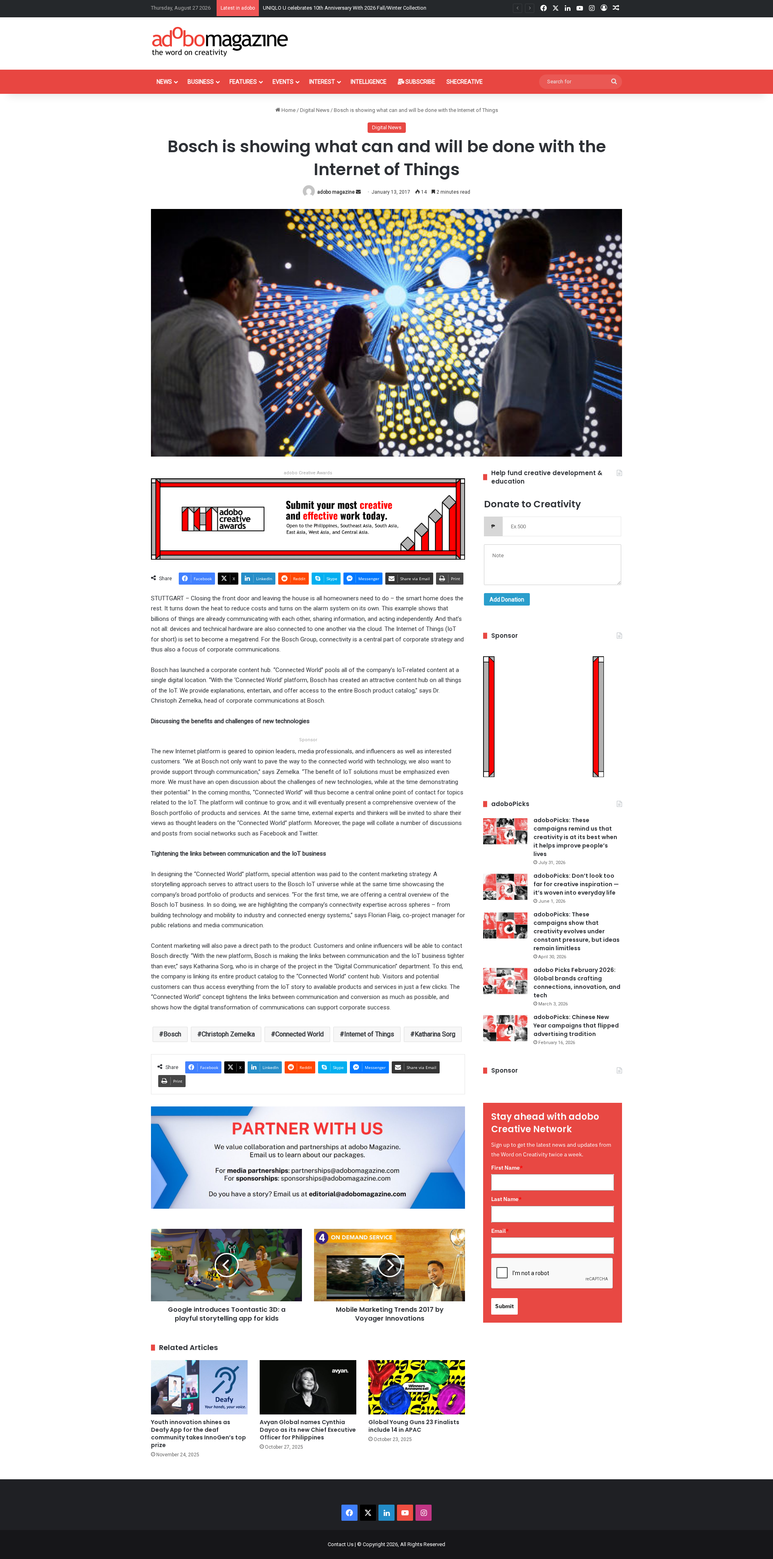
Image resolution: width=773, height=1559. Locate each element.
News (164, 82)
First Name (507, 1167)
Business (201, 82)
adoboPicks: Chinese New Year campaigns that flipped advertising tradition (576, 1025)
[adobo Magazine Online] (220, 41)
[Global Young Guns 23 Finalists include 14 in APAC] (416, 1387)
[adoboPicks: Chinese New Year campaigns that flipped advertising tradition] (505, 1028)
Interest (322, 82)
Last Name (506, 1199)
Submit (504, 1306)
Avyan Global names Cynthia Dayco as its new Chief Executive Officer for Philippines (308, 1429)
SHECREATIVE (464, 82)
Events (283, 82)
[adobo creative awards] (308, 518)
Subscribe (419, 82)
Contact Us (340, 1544)
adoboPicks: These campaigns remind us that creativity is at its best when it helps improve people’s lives (575, 837)
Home (288, 110)
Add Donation (507, 599)
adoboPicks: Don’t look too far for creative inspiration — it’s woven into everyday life (576, 884)
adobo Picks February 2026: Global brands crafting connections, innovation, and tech (576, 982)
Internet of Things (369, 1034)
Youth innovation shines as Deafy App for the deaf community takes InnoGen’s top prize (198, 1433)
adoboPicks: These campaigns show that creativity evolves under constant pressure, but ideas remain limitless (576, 931)
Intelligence (368, 82)
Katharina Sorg (435, 1034)
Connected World (299, 1034)
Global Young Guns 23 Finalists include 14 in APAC (413, 1426)
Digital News (314, 110)
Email (500, 1230)
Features (243, 82)
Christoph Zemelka (228, 1034)
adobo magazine (336, 192)
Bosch (172, 1034)
